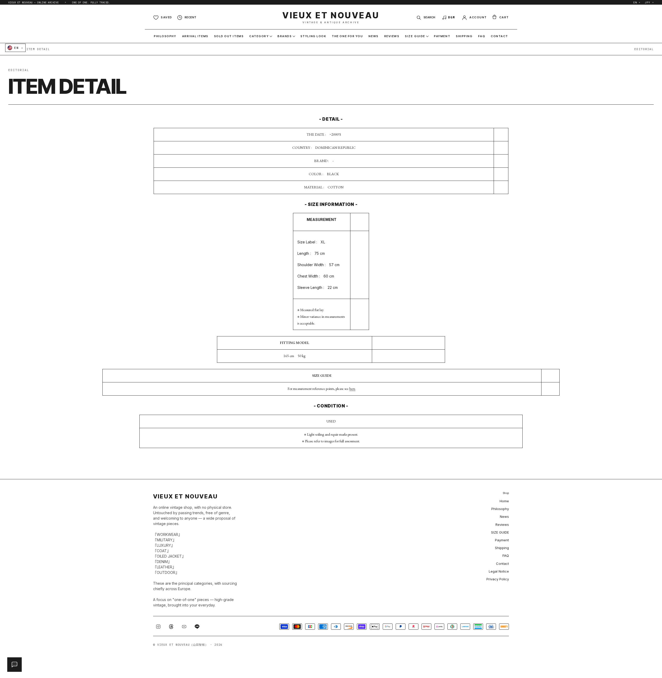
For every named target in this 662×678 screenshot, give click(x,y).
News (504, 516)
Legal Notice (499, 571)
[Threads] (171, 626)
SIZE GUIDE (500, 532)
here (352, 388)
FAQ (505, 555)
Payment (502, 540)
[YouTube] (184, 626)
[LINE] (197, 626)
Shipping (502, 548)
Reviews (502, 524)
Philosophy (500, 509)
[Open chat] (14, 664)
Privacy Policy (497, 579)
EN (637, 2)
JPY (649, 2)
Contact (502, 563)
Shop (506, 493)
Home (504, 501)
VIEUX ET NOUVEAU (331, 17)
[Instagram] (158, 626)
